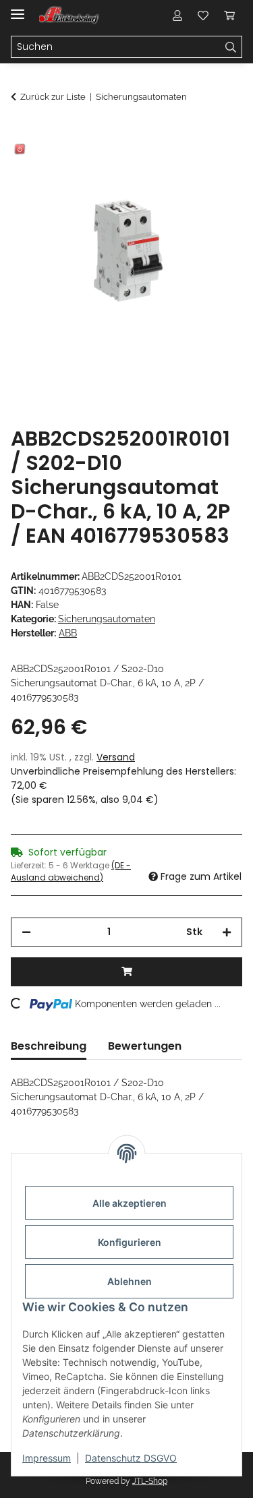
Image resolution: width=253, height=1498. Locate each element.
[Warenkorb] (229, 14)
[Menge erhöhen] (227, 932)
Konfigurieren (129, 1242)
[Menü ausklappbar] (17, 8)
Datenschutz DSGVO (131, 1458)
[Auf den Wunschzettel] (214, 166)
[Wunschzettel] (203, 14)
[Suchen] (231, 47)
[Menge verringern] (26, 932)
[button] (177, 14)
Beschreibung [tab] (48, 1046)
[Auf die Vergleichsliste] (179, 166)
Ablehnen (129, 1281)
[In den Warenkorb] (21, 132)
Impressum (46, 1458)
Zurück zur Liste (53, 97)
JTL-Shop (149, 1481)
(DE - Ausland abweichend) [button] (71, 871)
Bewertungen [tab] (144, 1046)
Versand (115, 757)
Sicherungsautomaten (106, 618)
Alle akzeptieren (129, 1203)
